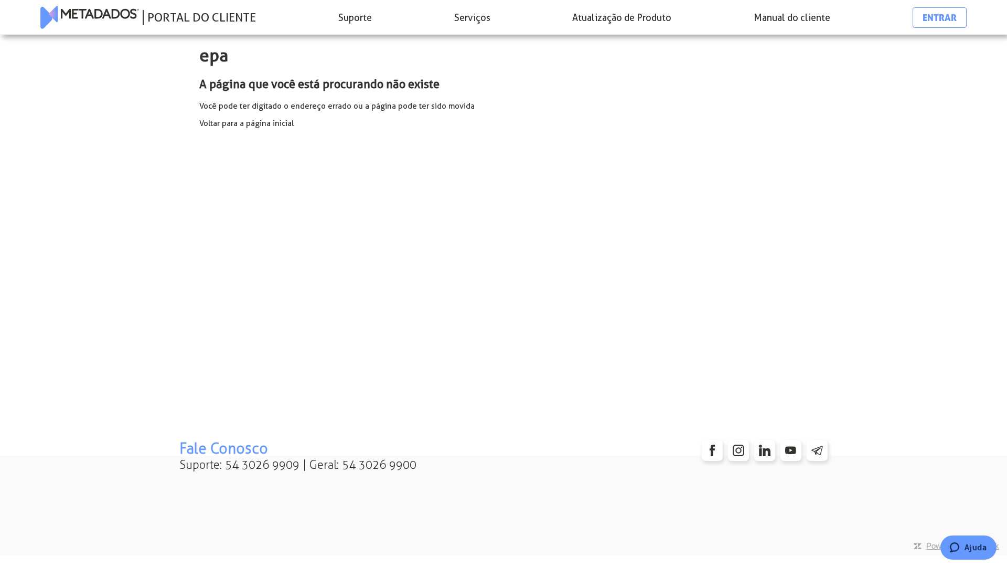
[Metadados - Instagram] (738, 450)
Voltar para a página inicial (246, 123)
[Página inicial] (89, 17)
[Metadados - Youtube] (790, 450)
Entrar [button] (940, 17)
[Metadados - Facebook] (712, 450)
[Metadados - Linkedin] (764, 450)
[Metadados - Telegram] (817, 450)
